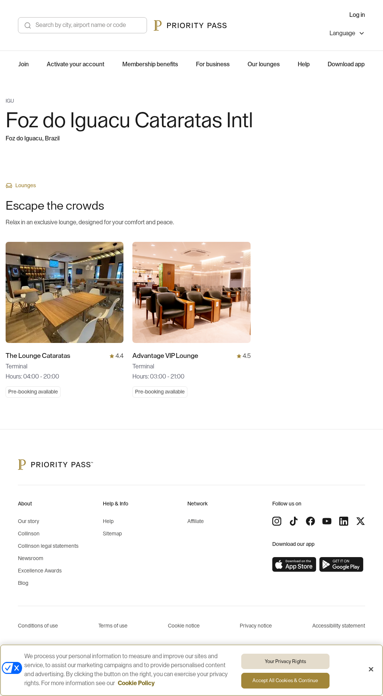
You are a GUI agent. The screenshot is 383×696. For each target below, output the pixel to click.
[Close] (371, 669)
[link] (294, 564)
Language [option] (342, 33)
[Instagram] (276, 521)
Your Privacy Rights (285, 661)
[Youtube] (326, 521)
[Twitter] (360, 521)
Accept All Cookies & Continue (285, 680)
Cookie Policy (136, 683)
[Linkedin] (343, 521)
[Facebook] (310, 521)
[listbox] (347, 34)
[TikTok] (293, 521)
